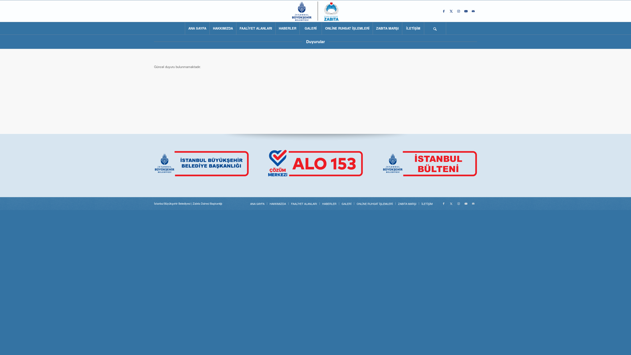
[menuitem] (197, 28)
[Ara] (435, 28)
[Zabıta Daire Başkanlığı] (315, 11)
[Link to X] (451, 11)
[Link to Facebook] (443, 11)
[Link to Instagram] (458, 11)
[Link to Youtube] (466, 11)
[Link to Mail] (473, 11)
